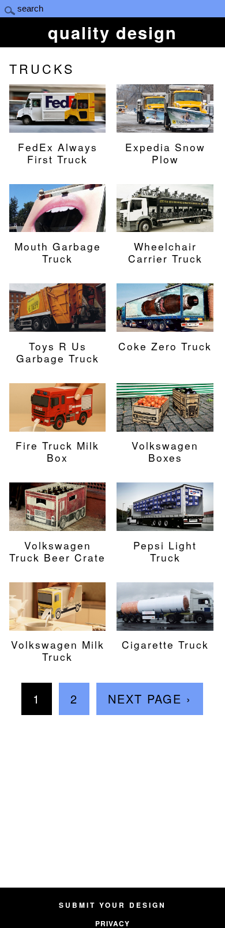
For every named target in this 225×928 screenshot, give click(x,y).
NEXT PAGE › (150, 698)
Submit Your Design (112, 905)
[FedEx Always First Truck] (57, 126)
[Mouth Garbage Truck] (57, 225)
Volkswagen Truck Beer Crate (57, 551)
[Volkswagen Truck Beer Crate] (57, 524)
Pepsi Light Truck (165, 551)
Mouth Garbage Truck (57, 252)
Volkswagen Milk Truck (57, 650)
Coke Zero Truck (165, 346)
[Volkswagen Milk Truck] (57, 624)
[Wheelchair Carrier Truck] (165, 225)
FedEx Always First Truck (57, 153)
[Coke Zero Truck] (165, 325)
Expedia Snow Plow (165, 153)
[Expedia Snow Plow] (165, 126)
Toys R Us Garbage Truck (57, 352)
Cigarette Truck (165, 644)
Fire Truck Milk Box (57, 451)
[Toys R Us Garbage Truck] (57, 325)
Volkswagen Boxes (165, 451)
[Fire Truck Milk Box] (57, 425)
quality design (112, 32)
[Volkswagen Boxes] (165, 425)
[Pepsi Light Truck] (165, 524)
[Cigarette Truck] (165, 624)
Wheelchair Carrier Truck (165, 252)
